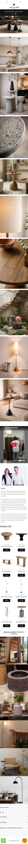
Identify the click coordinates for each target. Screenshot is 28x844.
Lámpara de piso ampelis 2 (21, 596)
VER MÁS (6, 550)
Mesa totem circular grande (6, 546)
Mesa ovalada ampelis (6, 571)
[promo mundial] (15, 14)
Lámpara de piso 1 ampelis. (6, 596)
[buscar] (20, 2)
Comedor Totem (21, 546)
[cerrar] (16, 2)
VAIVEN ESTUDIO (7, 544)
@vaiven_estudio (10, 632)
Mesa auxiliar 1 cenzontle (21, 622)
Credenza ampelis (21, 571)
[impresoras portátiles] (12, 14)
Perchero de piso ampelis (6, 622)
